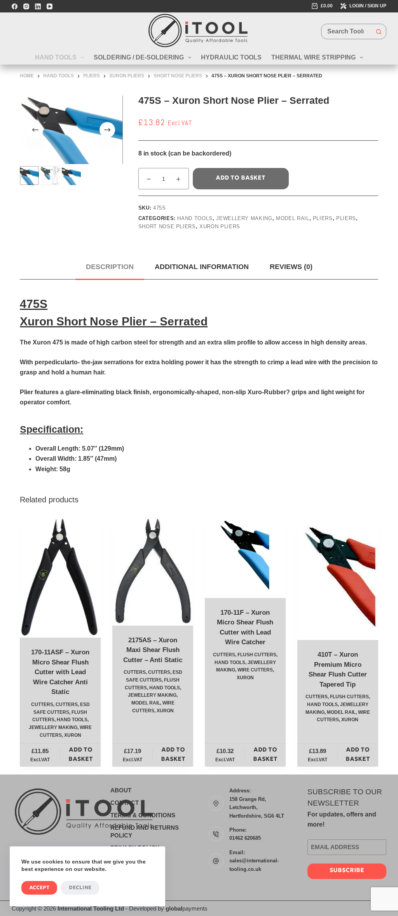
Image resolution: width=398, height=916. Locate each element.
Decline (80, 888)
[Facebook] (14, 6)
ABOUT (120, 790)
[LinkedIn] (38, 6)
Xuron (72, 735)
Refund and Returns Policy (144, 831)
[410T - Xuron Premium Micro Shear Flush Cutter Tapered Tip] (337, 578)
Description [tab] (110, 267)
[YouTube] (49, 6)
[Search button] (378, 31)
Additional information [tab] (202, 267)
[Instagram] (26, 6)
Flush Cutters (256, 654)
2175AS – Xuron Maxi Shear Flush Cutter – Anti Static (152, 650)
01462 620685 (245, 838)
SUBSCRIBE (347, 871)
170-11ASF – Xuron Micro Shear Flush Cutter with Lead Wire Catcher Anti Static (60, 672)
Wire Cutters (255, 670)
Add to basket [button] (80, 755)
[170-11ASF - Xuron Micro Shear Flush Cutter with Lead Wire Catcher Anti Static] (60, 577)
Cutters (42, 704)
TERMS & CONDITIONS (142, 815)
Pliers (323, 218)
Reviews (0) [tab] (291, 267)
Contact (124, 802)
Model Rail (292, 218)
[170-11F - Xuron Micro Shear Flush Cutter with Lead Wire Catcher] (245, 557)
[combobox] (346, 31)
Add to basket (240, 178)
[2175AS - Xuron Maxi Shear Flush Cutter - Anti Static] (152, 571)
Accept (39, 888)
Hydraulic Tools (231, 57)
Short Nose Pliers (167, 226)
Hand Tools (56, 57)
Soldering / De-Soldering (139, 57)
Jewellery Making (244, 218)
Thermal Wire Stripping (313, 57)
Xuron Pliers (219, 226)
